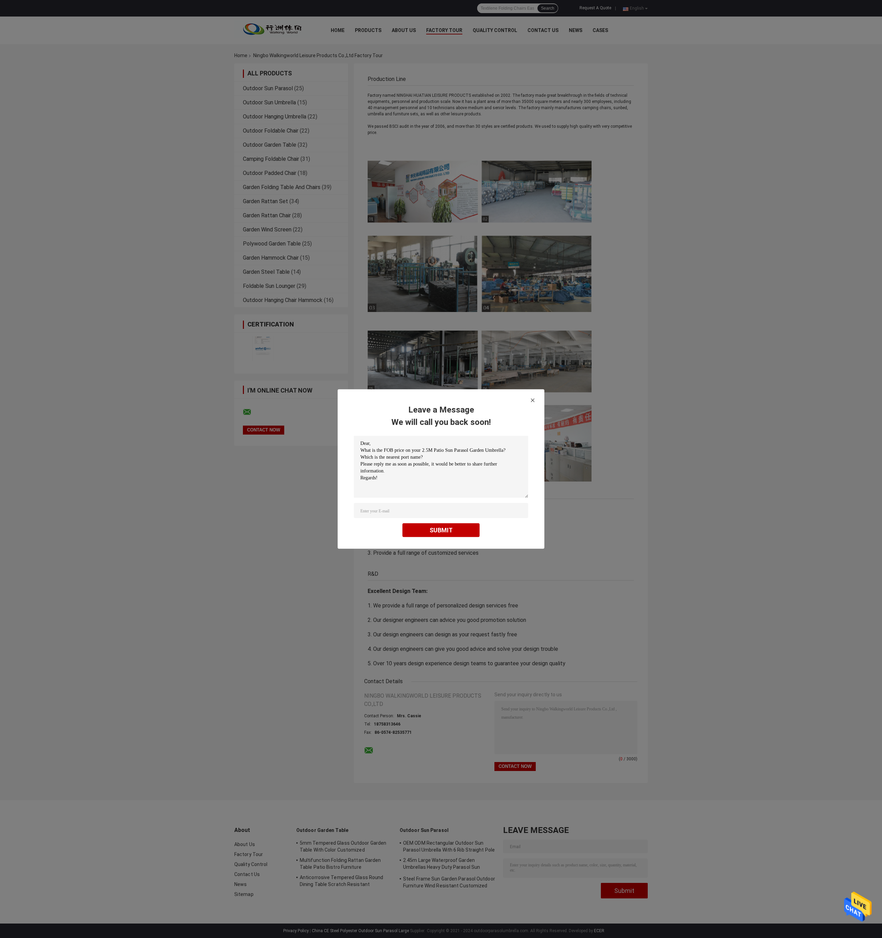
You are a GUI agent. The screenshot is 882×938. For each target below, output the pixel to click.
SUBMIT (441, 530)
